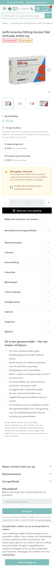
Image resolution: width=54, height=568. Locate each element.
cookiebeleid (8, 554)
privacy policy (45, 519)
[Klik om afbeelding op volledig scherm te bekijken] (27, 69)
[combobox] (23, 15)
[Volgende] (49, 70)
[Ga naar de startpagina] (18, 9)
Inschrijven (27, 511)
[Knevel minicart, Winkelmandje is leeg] (37, 8)
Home (5, 23)
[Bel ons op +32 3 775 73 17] (31, 8)
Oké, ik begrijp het (27, 562)
